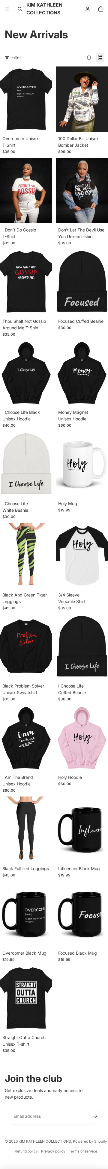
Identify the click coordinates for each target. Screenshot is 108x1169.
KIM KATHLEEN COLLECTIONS (45, 1141)
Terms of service (83, 1151)
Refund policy (26, 1151)
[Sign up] (94, 1116)
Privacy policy (53, 1151)
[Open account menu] (87, 9)
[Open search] (19, 9)
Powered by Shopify (90, 1141)
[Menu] (7, 9)
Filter (16, 57)
